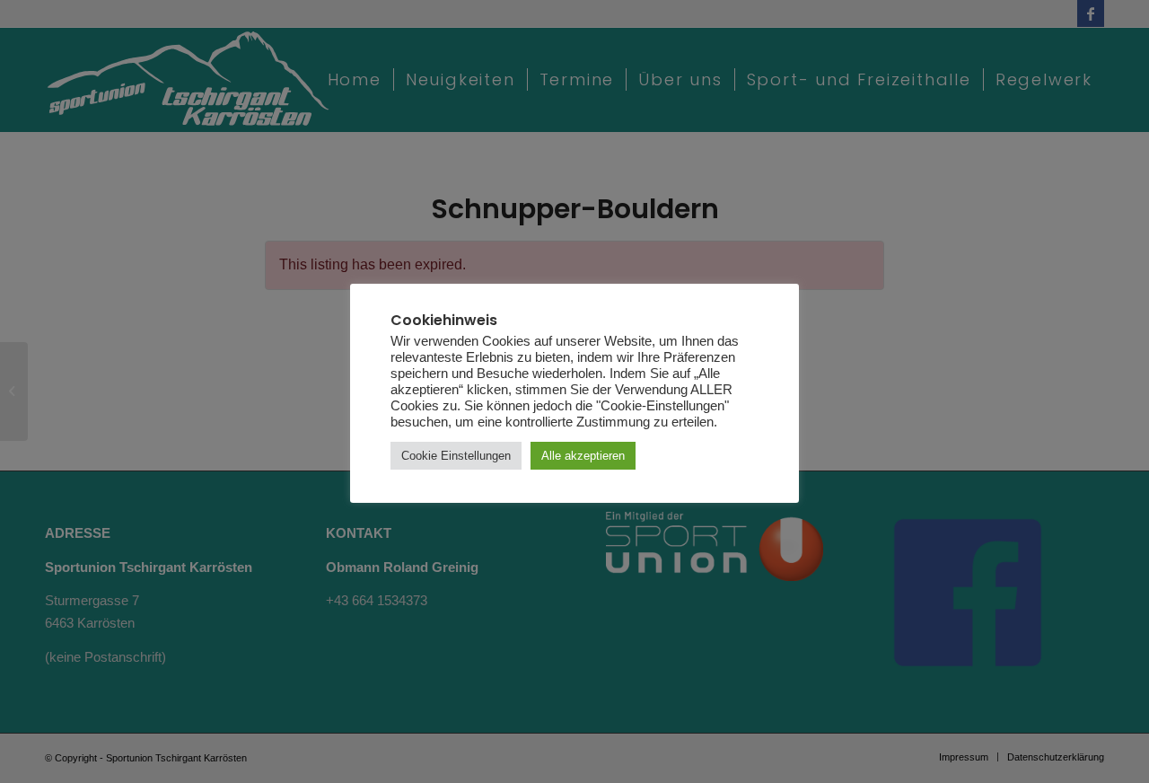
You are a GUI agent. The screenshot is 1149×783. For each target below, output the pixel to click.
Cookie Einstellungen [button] (456, 455)
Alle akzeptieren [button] (583, 455)
